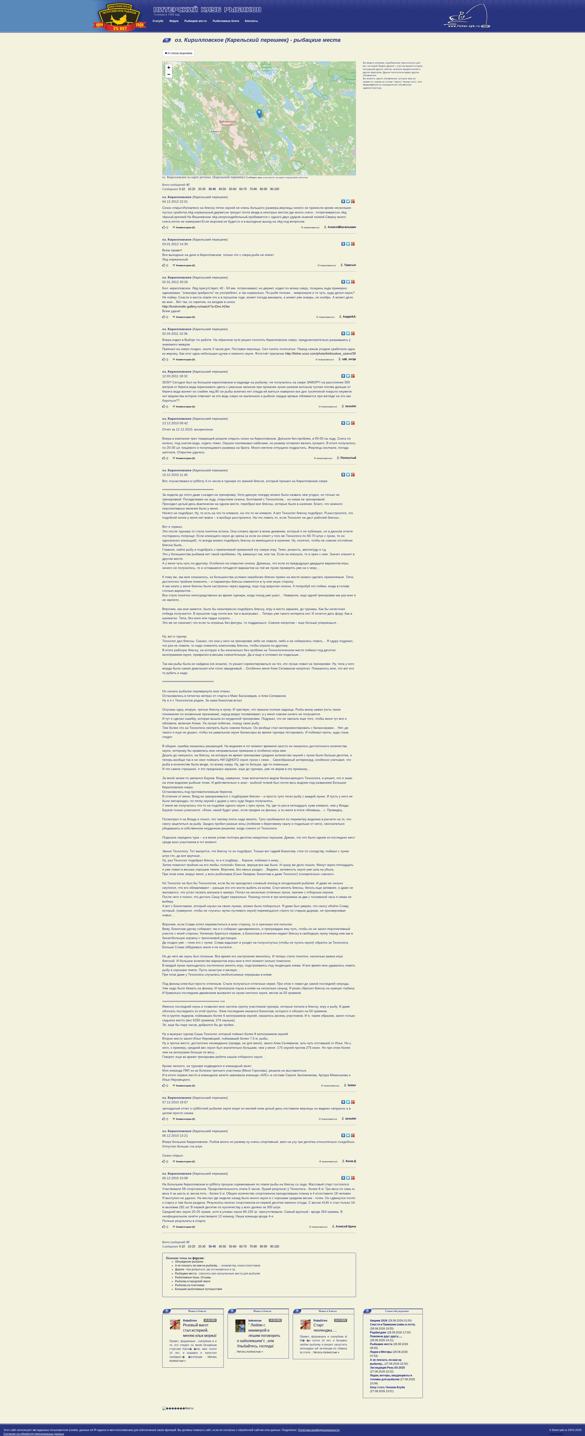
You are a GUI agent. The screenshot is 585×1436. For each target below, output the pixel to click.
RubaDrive (190, 1320)
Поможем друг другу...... (386, 1336)
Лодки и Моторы (381, 1352)
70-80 (253, 189)
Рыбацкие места (195, 21)
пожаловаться (311, 227)
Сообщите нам (254, 177)
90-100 (274, 189)
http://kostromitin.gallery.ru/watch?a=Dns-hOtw (196, 306)
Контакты (251, 21)
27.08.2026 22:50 (396, 1363)
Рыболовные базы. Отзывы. (193, 1277)
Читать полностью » (250, 1351)
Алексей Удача (346, 1226)
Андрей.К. (349, 316)
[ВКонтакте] (343, 200)
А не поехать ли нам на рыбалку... (197, 1265)
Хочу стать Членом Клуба (387, 1387)
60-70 (243, 189)
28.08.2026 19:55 (382, 1328)
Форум (173, 21)
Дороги (179, 1269)
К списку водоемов (180, 53)
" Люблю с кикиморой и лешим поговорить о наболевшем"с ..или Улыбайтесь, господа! (258, 1335)
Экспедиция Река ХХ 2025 (387, 1367)
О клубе (158, 21)
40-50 (222, 189)
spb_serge (349, 359)
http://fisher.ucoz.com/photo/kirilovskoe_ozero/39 (320, 353)
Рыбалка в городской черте (192, 1281)
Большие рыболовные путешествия (198, 1289)
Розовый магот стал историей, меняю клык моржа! (199, 1330)
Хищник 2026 (378, 1320)
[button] (259, 113)
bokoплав (254, 1320)
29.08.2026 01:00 (400, 1320)
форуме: (198, 1258)
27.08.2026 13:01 (382, 1391)
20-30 (201, 189)
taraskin (350, 406)
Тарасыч (350, 265)
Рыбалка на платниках (190, 1285)
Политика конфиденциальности (319, 1430)
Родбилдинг (378, 1332)
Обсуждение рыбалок (189, 1261)
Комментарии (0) (185, 227)
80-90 (263, 189)
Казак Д (351, 1161)
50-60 (232, 189)
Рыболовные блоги (226, 21)
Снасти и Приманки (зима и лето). (392, 1324)
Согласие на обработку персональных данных (33, 1434)
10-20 (191, 189)
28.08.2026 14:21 (382, 1340)
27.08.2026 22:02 (382, 1371)
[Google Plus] (353, 200)
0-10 (182, 189)
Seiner (352, 1085)
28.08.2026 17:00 (399, 1332)
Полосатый (348, 457)
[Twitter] (348, 200)
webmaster (556, 1434)
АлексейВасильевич (342, 227)
